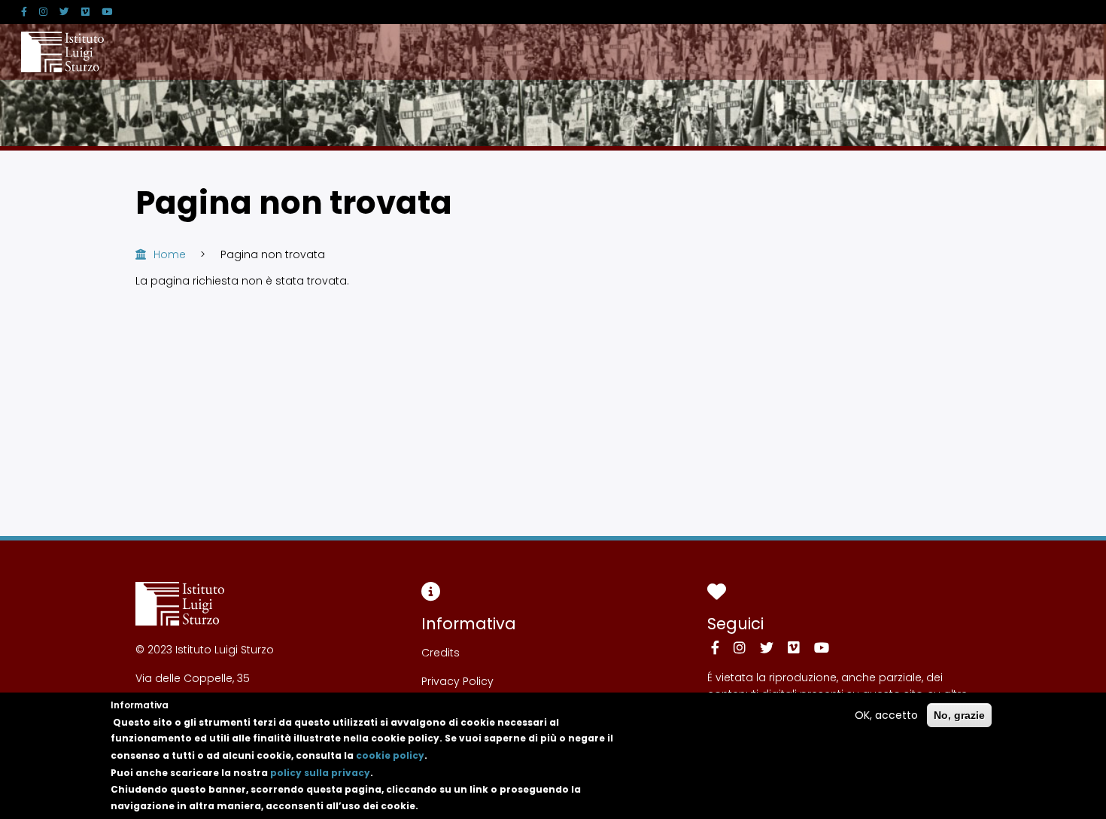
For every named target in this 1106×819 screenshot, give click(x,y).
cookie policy (390, 755)
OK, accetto (886, 715)
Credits (440, 652)
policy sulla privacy (320, 772)
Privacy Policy (457, 681)
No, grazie (959, 715)
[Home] (62, 52)
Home (169, 254)
